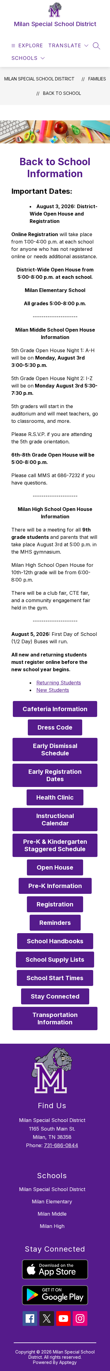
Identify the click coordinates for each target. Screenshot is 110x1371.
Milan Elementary (52, 1201)
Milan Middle (52, 1214)
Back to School (62, 93)
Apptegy (68, 1362)
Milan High (52, 1226)
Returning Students (58, 683)
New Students (52, 690)
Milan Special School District (39, 78)
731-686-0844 (61, 1145)
